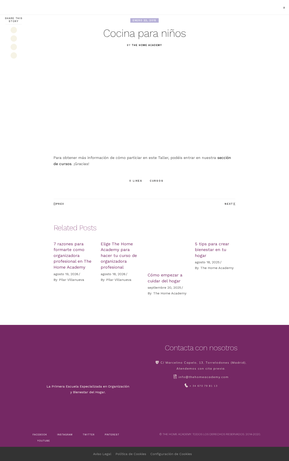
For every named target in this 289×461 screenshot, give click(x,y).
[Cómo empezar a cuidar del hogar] (168, 254)
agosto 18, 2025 (207, 262)
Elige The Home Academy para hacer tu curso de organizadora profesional (119, 255)
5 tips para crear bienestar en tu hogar (212, 249)
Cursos (157, 180)
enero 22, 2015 (144, 20)
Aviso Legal (102, 454)
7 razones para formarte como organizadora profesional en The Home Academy (72, 255)
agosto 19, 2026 (66, 274)
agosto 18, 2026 (113, 274)
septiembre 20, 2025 (164, 288)
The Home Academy (147, 45)
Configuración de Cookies (171, 454)
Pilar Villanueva (71, 280)
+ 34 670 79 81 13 (204, 385)
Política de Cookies (131, 454)
